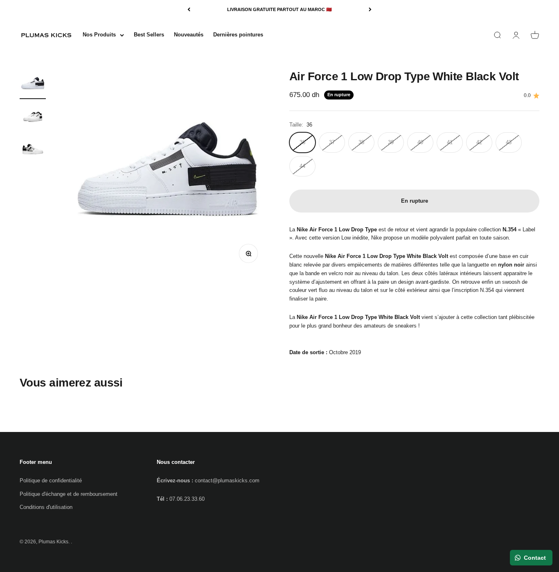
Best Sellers (149, 35)
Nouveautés (188, 35)
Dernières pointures (238, 35)
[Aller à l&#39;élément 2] (33, 117)
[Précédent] (188, 10)
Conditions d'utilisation (46, 507)
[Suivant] (370, 10)
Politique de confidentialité (51, 480)
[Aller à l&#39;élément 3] (33, 150)
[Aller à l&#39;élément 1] (33, 84)
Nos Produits (99, 35)
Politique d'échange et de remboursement (68, 494)
